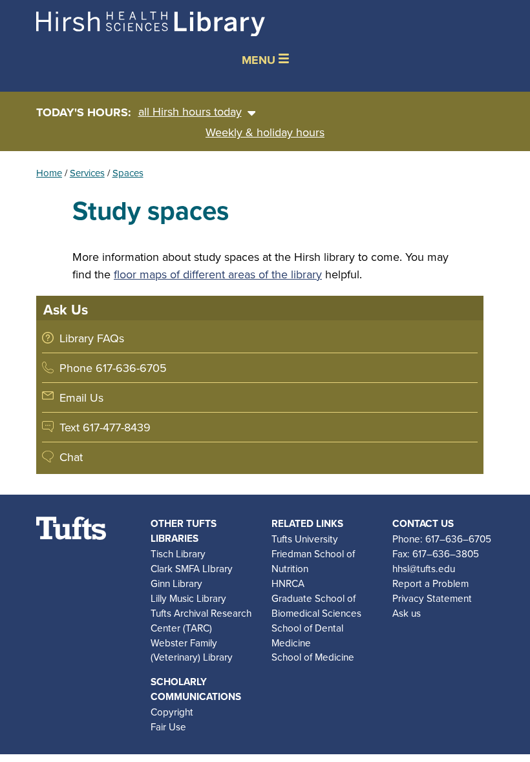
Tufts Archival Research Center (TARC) (201, 620)
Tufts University (304, 538)
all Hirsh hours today (190, 111)
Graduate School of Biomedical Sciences (316, 605)
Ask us (406, 613)
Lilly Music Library (188, 598)
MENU (260, 60)
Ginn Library (176, 583)
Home (49, 173)
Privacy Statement (432, 598)
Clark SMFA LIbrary (192, 568)
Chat (71, 457)
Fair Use (168, 726)
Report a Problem (430, 583)
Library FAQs (91, 338)
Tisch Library (178, 553)
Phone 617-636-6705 (113, 368)
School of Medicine (312, 657)
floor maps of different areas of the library (218, 274)
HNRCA (287, 583)
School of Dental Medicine (307, 635)
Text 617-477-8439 (105, 427)
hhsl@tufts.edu (423, 568)
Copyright (172, 712)
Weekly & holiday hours (265, 132)
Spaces (127, 173)
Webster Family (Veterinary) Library (192, 649)
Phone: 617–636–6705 (441, 538)
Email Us (81, 397)
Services (87, 173)
